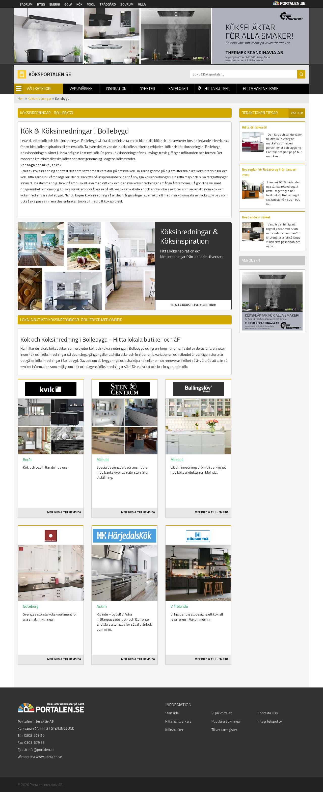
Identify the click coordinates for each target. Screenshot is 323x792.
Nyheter (147, 88)
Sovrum (126, 4)
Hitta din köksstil (254, 127)
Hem (21, 98)
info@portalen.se (41, 749)
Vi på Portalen (221, 713)
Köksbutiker (174, 729)
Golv (68, 4)
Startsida (172, 713)
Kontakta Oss (268, 713)
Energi (54, 4)
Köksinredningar (39, 98)
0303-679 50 (34, 735)
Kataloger (178, 88)
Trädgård (107, 4)
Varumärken (81, 88)
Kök (79, 4)
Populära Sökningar (226, 721)
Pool (91, 4)
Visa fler (297, 113)
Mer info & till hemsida (64, 512)
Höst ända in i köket (256, 217)
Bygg (41, 4)
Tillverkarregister (224, 729)
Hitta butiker (217, 88)
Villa (142, 4)
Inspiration (116, 88)
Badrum (26, 4)
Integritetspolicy (270, 721)
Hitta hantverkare (260, 88)
